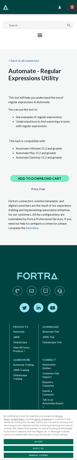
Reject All (38, 448)
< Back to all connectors (23, 60)
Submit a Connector (48, 392)
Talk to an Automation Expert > (52, 403)
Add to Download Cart (39, 178)
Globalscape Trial (51, 342)
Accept (39, 441)
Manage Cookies (38, 455)
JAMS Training (21, 369)
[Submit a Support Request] (59, 294)
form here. (32, 228)
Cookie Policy (17, 419)
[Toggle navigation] (72, 7)
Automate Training (23, 364)
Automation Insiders (49, 366)
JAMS (16, 337)
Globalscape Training (20, 377)
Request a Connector (48, 384)
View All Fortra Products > (21, 349)
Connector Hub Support (50, 375)
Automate (18, 331)
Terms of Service (43, 419)
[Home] (4, 7)
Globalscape (20, 342)
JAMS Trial (48, 337)
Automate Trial (50, 331)
